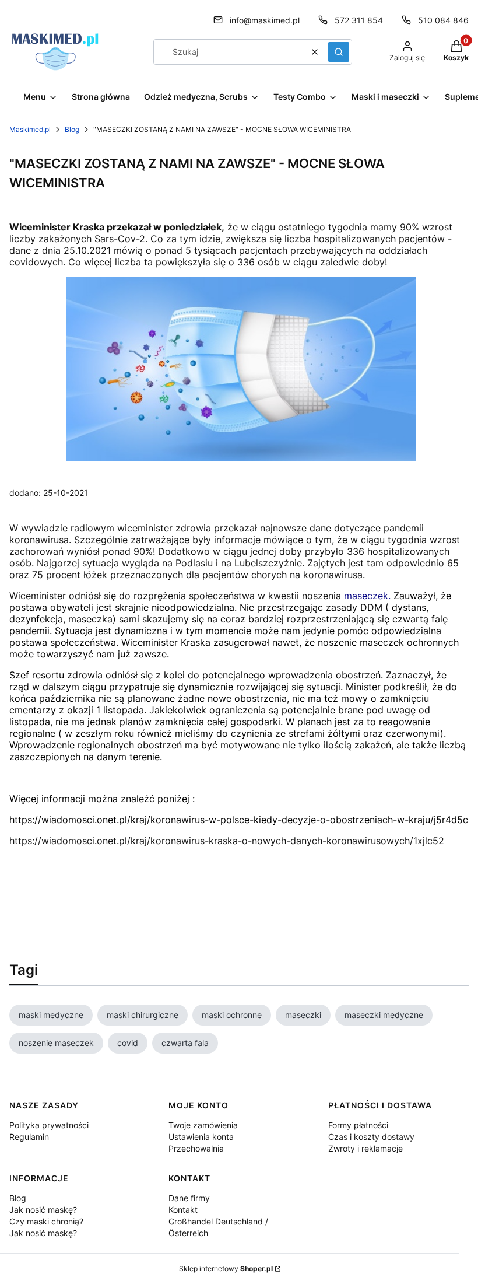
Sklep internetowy (226, 1268)
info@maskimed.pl (265, 20)
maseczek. (367, 595)
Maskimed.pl (30, 129)
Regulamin (29, 1137)
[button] (338, 52)
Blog (72, 129)
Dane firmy (189, 1198)
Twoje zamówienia (203, 1125)
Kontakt (183, 1210)
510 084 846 (443, 20)
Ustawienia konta (201, 1137)
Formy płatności (358, 1125)
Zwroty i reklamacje (365, 1148)
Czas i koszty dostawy (371, 1137)
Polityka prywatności (49, 1125)
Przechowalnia (196, 1148)
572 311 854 (359, 20)
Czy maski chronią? (46, 1221)
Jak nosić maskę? (43, 1210)
